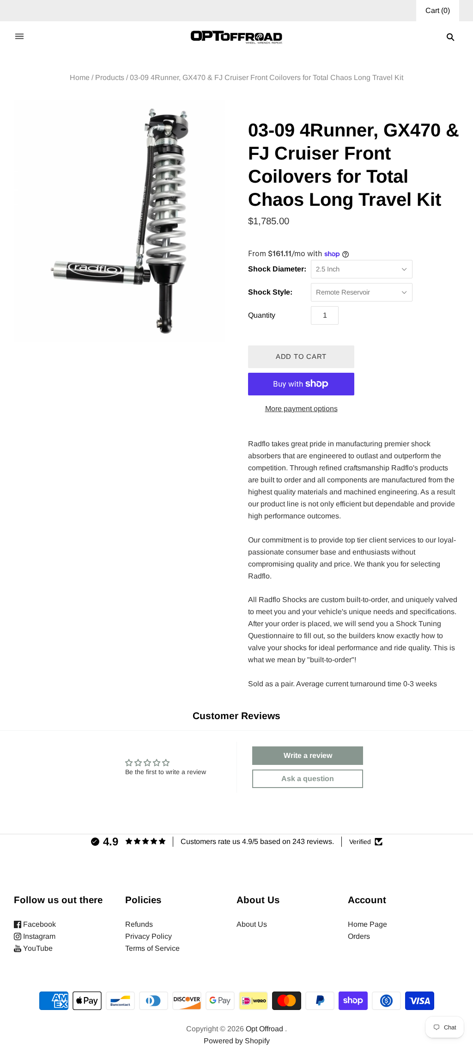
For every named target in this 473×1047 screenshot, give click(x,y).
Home (80, 77)
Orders (359, 936)
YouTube (37, 948)
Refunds (139, 924)
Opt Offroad (264, 1029)
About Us (251, 924)
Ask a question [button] (307, 778)
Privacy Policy (148, 936)
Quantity (261, 315)
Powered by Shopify (237, 1041)
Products (109, 77)
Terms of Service (152, 948)
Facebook (38, 924)
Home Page (367, 924)
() (437, 10)
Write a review (308, 755)
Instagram (38, 936)
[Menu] (19, 37)
